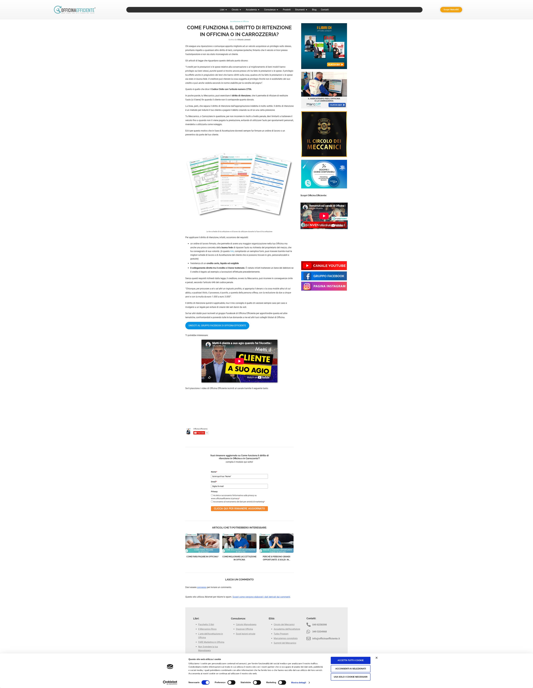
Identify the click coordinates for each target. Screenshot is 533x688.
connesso (201, 587)
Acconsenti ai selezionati (350, 668)
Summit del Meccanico (285, 643)
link (232, 251)
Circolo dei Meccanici (284, 624)
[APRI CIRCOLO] (240, 9)
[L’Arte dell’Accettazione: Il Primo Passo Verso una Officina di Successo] (202, 543)
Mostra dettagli (298, 682)
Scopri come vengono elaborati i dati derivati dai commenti (261, 597)
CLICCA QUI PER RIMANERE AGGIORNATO (239, 508)
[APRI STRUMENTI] (306, 9)
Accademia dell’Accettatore (287, 629)
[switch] (231, 682)
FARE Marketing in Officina (211, 642)
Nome (214, 472)
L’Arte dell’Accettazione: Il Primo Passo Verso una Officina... (202, 560)
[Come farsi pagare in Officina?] (239, 543)
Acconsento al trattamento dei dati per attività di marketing (239, 502)
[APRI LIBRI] (226, 9)
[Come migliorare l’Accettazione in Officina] (276, 543)
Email (214, 482)
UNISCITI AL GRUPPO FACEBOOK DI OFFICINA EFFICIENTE (217, 325)
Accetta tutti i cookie (351, 660)
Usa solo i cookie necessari (350, 677)
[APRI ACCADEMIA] (258, 9)
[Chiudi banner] (377, 658)
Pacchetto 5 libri (206, 624)
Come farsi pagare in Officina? (239, 557)
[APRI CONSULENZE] (277, 9)
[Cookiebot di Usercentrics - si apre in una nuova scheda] (170, 683)
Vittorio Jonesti (243, 39)
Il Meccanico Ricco (207, 629)
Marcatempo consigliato (286, 638)
